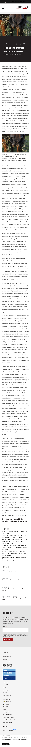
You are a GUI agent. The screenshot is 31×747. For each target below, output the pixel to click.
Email (5, 626)
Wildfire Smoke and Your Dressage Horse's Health (14, 598)
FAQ (7, 706)
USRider (5, 709)
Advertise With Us (7, 656)
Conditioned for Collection (9, 572)
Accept (5, 744)
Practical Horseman (7, 684)
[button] (17, 44)
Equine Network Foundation (9, 719)
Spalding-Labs (6, 712)
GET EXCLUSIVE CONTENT (18, 2)
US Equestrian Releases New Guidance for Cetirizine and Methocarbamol (14, 580)
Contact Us (8, 701)
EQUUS (4, 687)
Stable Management (7, 695)
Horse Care (5, 570)
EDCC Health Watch (7, 714)
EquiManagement (7, 690)
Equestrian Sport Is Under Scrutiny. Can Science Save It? (15, 589)
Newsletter (5, 659)
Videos (7, 704)
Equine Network (6, 654)
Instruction (5, 587)
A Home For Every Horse (8, 717)
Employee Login (6, 661)
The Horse (5, 692)
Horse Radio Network (8, 722)
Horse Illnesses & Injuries (9, 596)
